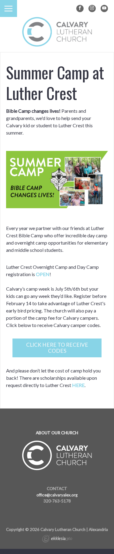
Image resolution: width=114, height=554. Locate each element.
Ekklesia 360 (57, 539)
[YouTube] (104, 8)
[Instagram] (92, 8)
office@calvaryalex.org (57, 494)
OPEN (43, 274)
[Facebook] (80, 8)
